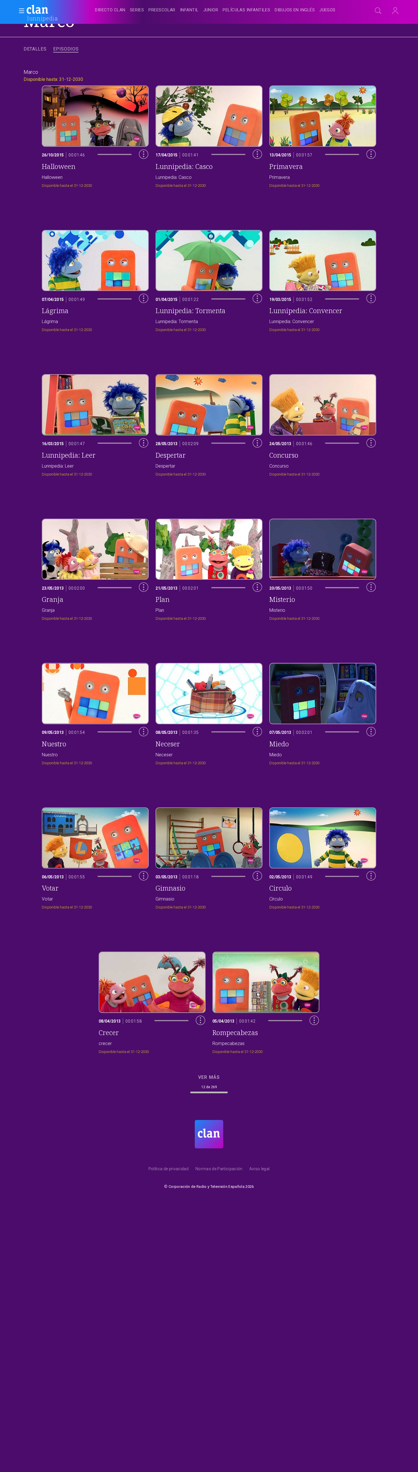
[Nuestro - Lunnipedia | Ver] (95, 712)
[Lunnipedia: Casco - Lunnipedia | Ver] (209, 135)
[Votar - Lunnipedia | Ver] (95, 857)
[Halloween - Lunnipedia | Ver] (95, 135)
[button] (20, 11)
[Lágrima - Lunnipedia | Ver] (95, 279)
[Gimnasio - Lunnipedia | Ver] (209, 857)
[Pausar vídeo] (139, 166)
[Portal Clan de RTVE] (37, 10)
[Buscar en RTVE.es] (378, 11)
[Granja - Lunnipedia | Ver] (95, 568)
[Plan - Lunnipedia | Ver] (209, 568)
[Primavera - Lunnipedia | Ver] (323, 135)
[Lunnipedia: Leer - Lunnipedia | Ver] (95, 424)
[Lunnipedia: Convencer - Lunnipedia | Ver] (323, 279)
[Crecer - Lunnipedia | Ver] (152, 1001)
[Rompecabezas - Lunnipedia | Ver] (266, 1001)
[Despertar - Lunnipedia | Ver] (209, 424)
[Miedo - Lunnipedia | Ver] (323, 712)
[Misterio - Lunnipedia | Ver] (323, 568)
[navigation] (215, 10)
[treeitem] (110, 10)
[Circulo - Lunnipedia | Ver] (323, 857)
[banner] (51, 10)
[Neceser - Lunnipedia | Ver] (209, 712)
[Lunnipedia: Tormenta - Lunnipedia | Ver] (209, 279)
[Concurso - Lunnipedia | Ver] (323, 424)
